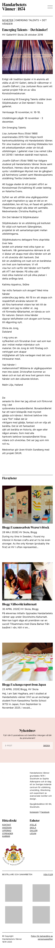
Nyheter (7, 20)
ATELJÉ (33, 825)
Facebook (44, 812)
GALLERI (33, 830)
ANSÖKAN (7, 827)
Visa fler (48, 874)
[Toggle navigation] (49, 7)
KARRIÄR (6, 836)
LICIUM (33, 833)
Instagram (34, 812)
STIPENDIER (7, 833)
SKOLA (33, 827)
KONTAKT (6, 825)
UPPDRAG (6, 830)
